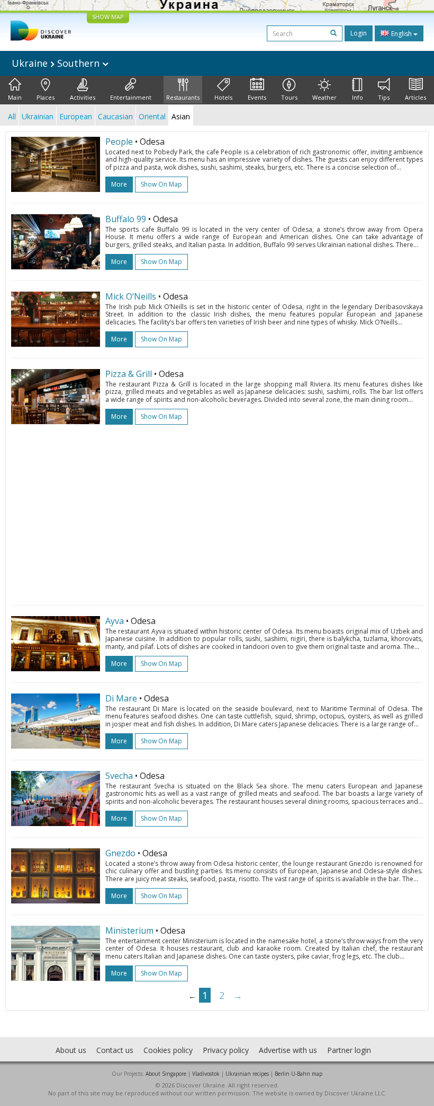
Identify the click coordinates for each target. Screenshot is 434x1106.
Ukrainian (37, 116)
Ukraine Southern (57, 63)
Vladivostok (206, 1073)
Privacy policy (226, 1050)
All (12, 116)
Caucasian (115, 116)
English (401, 33)
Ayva (114, 621)
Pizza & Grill (128, 374)
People (119, 141)
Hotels (223, 97)
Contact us (114, 1050)
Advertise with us (288, 1050)
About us (71, 1050)
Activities (82, 97)
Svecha (119, 776)
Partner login (349, 1050)
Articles (415, 97)
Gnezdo (120, 853)
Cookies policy (168, 1050)
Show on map (161, 184)
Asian (180, 116)
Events (257, 97)
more (119, 184)
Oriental (152, 116)
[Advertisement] (217, 509)
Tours (289, 97)
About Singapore (166, 1073)
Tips (384, 97)
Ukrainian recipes (247, 1073)
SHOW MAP (108, 17)
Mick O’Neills (130, 296)
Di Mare (121, 698)
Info (357, 97)
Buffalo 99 (125, 219)
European (75, 116)
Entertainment (130, 97)
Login (358, 33)
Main (15, 97)
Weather (324, 97)
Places (46, 97)
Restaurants (183, 97)
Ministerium (129, 930)
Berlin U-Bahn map (298, 1073)
